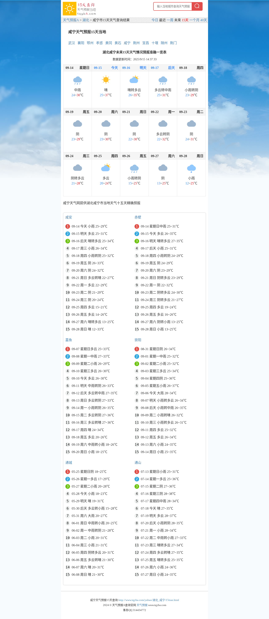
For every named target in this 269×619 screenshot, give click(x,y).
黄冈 (108, 43)
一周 (170, 20)
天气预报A (71, 20)
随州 (164, 43)
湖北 (85, 20)
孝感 (99, 43)
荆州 (136, 43)
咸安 (68, 217)
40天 (203, 20)
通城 (68, 462)
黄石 (118, 43)
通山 (137, 462)
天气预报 (142, 605)
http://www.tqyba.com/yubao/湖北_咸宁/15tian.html (149, 600)
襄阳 (81, 43)
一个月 (194, 20)
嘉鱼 (68, 340)
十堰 (155, 43)
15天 (185, 20)
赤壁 (137, 217)
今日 (155, 20)
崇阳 (137, 340)
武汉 (71, 43)
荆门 (173, 43)
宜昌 (145, 43)
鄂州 (90, 43)
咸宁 (127, 43)
